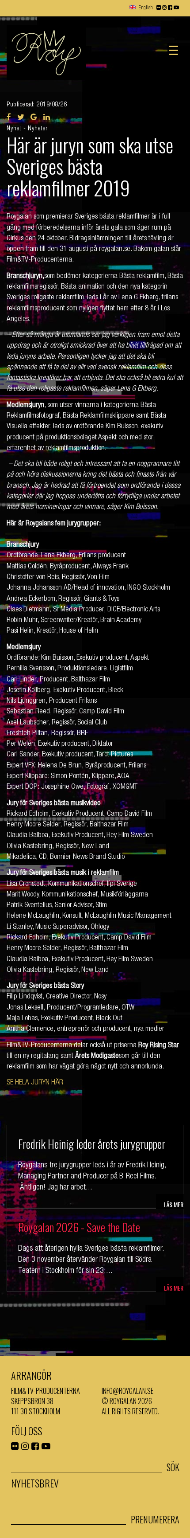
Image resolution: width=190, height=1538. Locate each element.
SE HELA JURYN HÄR (35, 1083)
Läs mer (173, 1204)
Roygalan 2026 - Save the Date (79, 1227)
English (145, 8)
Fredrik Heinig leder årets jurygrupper (91, 1143)
